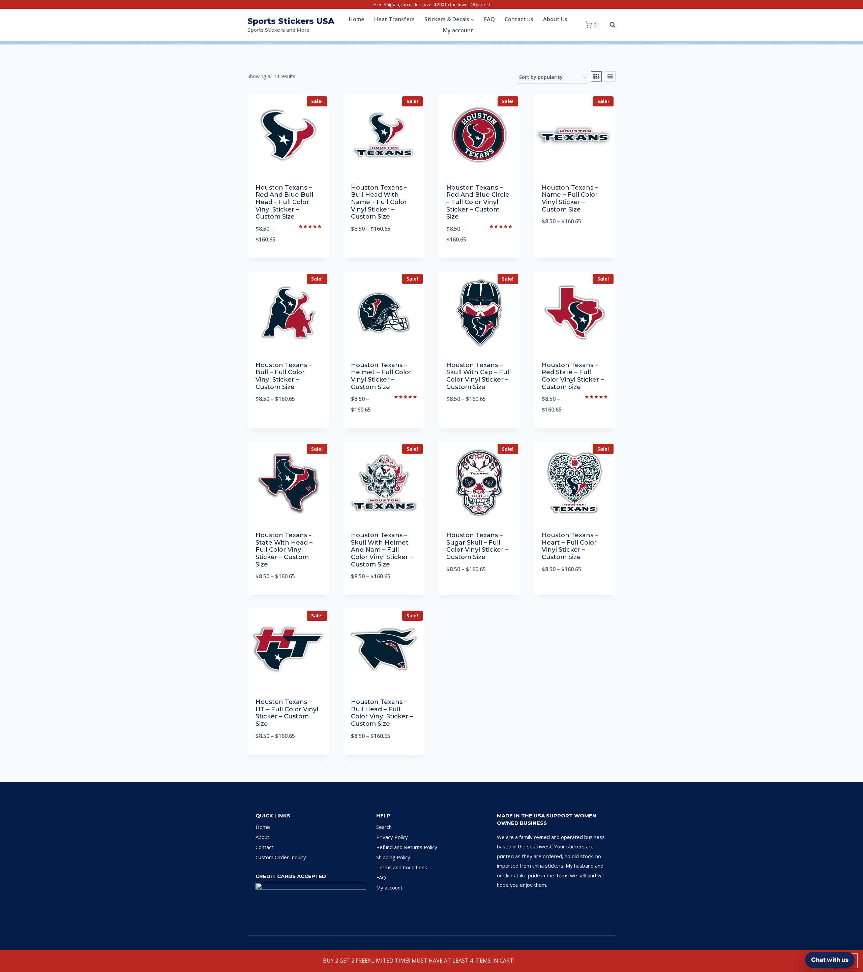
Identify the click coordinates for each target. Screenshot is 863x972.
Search (384, 826)
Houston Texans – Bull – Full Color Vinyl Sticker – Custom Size (284, 376)
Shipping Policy (393, 857)
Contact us (519, 19)
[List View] (610, 76)
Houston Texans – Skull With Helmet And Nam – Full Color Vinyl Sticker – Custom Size (382, 549)
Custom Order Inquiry (281, 857)
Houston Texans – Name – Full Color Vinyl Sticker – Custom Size (570, 198)
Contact (264, 847)
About (262, 837)
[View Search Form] (609, 25)
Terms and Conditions (401, 867)
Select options (384, 251)
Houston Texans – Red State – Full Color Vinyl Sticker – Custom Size (573, 376)
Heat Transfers (394, 19)
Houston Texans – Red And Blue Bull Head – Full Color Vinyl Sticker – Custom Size (284, 202)
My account (458, 30)
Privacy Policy (392, 837)
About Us (555, 19)
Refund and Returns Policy (406, 847)
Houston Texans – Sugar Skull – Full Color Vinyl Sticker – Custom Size (477, 546)
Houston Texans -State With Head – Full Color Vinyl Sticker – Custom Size (284, 549)
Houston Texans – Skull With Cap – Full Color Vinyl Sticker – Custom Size (478, 376)
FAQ (489, 19)
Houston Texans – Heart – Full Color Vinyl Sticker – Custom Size (570, 546)
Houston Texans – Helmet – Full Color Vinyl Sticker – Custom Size (381, 376)
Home (356, 19)
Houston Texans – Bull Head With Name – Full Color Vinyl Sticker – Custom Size (379, 202)
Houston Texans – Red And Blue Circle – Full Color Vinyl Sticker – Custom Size (477, 202)
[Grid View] (596, 76)
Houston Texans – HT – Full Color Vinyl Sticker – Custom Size (287, 712)
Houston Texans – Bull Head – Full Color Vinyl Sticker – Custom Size (382, 712)
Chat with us (830, 959)
